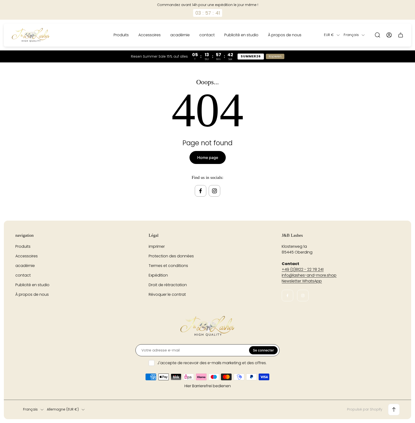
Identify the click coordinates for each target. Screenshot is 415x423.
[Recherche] (377, 35)
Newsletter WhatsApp (302, 281)
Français (351, 35)
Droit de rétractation (168, 285)
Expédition (158, 275)
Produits (23, 246)
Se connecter (263, 350)
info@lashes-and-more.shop (309, 275)
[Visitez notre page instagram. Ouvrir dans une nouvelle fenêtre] (214, 191)
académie (25, 265)
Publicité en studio (32, 285)
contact (23, 275)
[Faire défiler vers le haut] (394, 409)
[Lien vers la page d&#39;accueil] (207, 326)
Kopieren (275, 56)
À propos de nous (32, 294)
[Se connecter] (389, 35)
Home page (207, 157)
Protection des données (171, 256)
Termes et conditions (168, 265)
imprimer (157, 246)
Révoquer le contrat (167, 294)
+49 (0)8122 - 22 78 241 (302, 269)
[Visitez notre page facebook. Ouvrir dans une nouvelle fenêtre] (200, 191)
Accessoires (26, 256)
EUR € (329, 35)
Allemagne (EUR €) (63, 409)
